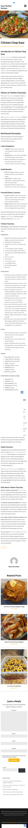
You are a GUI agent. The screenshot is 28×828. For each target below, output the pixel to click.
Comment (14, 710)
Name (14, 733)
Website (14, 748)
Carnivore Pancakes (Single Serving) (14, 606)
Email (14, 741)
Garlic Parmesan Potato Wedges (14, 642)
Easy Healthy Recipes (6, 7)
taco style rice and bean (14, 686)
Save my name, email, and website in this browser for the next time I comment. (14, 756)
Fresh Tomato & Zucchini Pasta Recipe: (13, 792)
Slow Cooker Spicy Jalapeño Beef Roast (13, 794)
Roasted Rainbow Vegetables (10, 789)
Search (4, 767)
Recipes (4, 547)
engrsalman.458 (6, 46)
